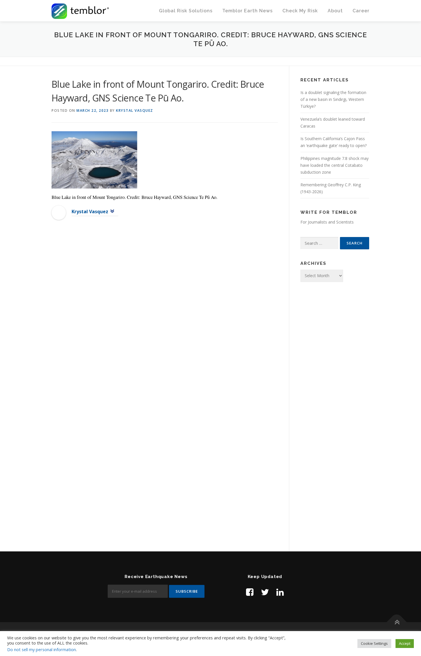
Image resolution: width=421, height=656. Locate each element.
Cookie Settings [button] (374, 643)
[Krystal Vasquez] (59, 212)
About (335, 10)
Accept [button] (404, 643)
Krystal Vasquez (134, 110)
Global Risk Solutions (186, 10)
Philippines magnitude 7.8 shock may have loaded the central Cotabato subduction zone (334, 165)
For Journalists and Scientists (327, 222)
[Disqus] (165, 317)
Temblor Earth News (247, 10)
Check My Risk (300, 10)
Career (361, 10)
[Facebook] (249, 592)
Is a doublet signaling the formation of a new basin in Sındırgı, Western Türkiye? (333, 99)
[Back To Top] (397, 622)
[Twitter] (265, 592)
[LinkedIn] (280, 592)
